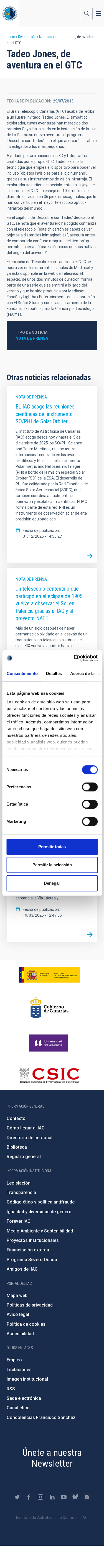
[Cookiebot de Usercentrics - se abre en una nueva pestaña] (74, 658)
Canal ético (18, 1407)
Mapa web (17, 1295)
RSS (11, 1388)
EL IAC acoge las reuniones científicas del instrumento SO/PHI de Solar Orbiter (45, 414)
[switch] (90, 786)
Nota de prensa (32, 338)
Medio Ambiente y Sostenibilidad (40, 1231)
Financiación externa (28, 1250)
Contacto (16, 1118)
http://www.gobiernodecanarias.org (49, 1007)
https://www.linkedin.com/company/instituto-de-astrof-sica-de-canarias (52, 1497)
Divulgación (27, 37)
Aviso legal (18, 1314)
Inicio (11, 37)
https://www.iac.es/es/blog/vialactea (87, 1497)
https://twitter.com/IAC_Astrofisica (17, 1497)
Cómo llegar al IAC (26, 1128)
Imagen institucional (27, 1379)
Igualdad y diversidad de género (39, 1211)
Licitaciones (19, 1369)
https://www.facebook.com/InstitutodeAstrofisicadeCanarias (29, 1497)
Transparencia (21, 1192)
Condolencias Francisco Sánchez (41, 1417)
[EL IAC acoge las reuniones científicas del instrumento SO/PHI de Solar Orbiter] (89, 555)
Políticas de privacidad (30, 1305)
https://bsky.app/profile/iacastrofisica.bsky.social (75, 1497)
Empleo (14, 1359)
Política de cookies (26, 1324)
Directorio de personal (29, 1137)
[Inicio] (9, 13)
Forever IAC (19, 1221)
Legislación (19, 1183)
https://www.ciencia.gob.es (49, 975)
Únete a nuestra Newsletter (52, 1458)
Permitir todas (52, 846)
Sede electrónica (24, 1398)
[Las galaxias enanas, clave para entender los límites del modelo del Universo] (89, 934)
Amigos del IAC (22, 1269)
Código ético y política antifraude (41, 1202)
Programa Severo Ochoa (32, 1259)
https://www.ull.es (49, 1043)
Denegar (52, 883)
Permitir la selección (52, 864)
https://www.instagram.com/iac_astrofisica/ (40, 1497)
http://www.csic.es (49, 1075)
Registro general (24, 1156)
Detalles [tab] (54, 673)
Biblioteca (17, 1147)
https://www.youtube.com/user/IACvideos (64, 1497)
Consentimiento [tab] (21, 673)
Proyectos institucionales (33, 1240)
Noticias (45, 37)
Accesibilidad (20, 1333)
